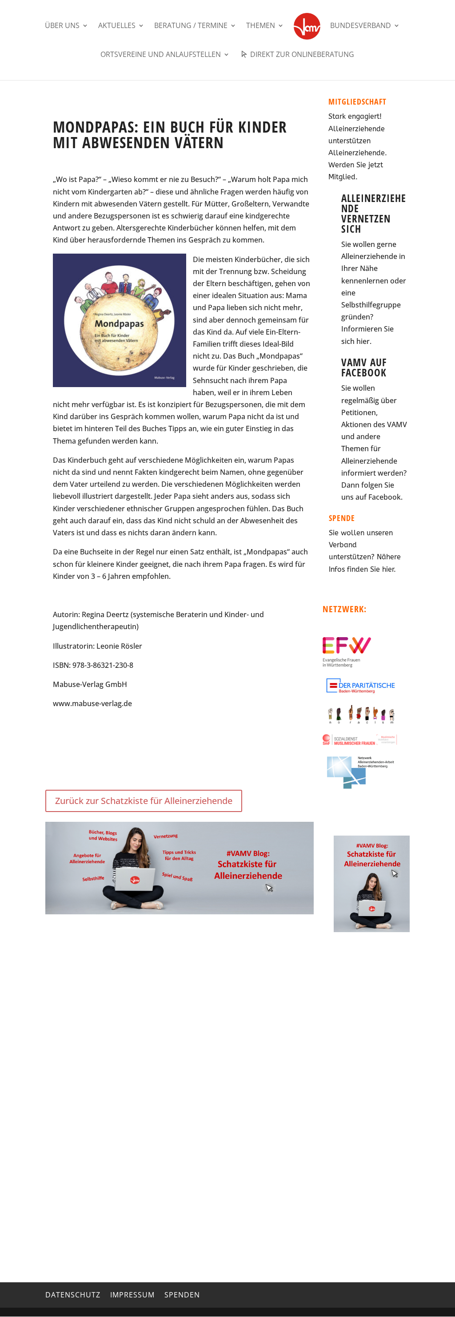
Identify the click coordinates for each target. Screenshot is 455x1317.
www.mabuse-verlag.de (92, 703)
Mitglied (341, 177)
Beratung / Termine (191, 26)
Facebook (384, 497)
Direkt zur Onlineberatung (301, 55)
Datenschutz (72, 1295)
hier (363, 341)
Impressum (132, 1295)
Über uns (62, 26)
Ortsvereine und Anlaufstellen (160, 55)
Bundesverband (360, 26)
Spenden (182, 1295)
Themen (260, 26)
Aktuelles (117, 26)
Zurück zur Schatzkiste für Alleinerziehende (143, 801)
